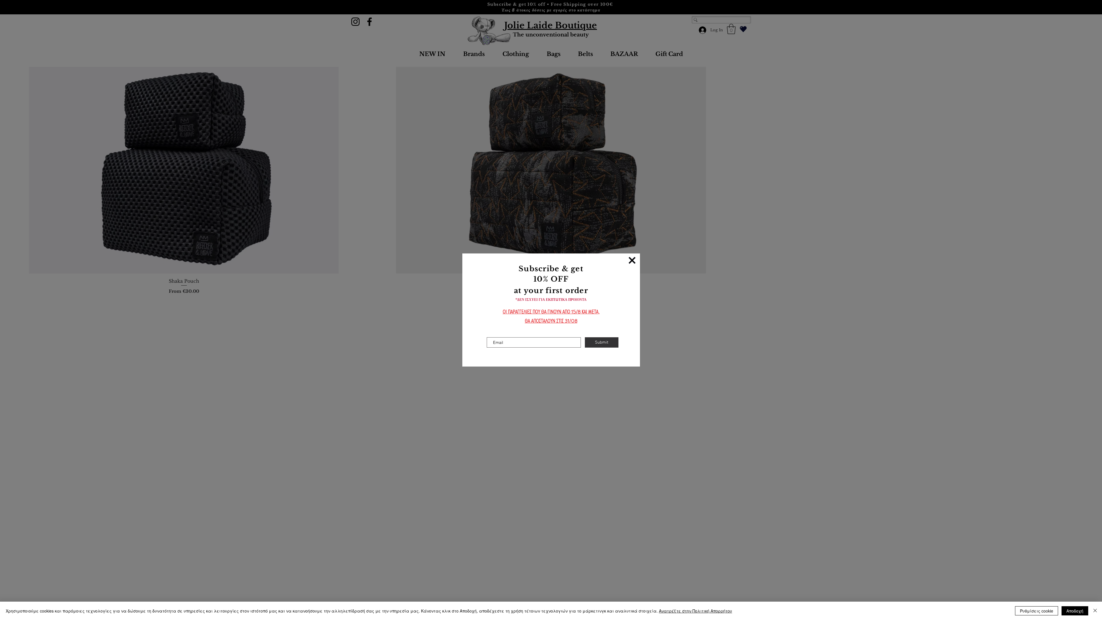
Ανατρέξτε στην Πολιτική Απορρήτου (695, 611)
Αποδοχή (1074, 611)
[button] (632, 260)
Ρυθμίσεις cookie (1036, 611)
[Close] (1095, 610)
